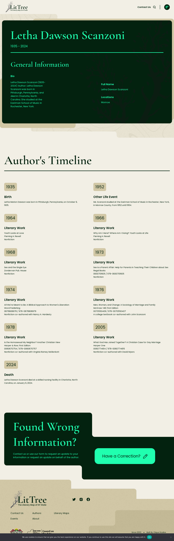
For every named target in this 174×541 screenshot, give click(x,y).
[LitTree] (16, 7)
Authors (36, 513)
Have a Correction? (121, 456)
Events (14, 518)
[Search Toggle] (154, 7)
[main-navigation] (167, 7)
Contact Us (144, 7)
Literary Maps (61, 513)
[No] (171, 537)
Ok (149, 537)
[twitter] (74, 499)
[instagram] (81, 499)
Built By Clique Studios (156, 532)
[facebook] (88, 499)
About (35, 518)
